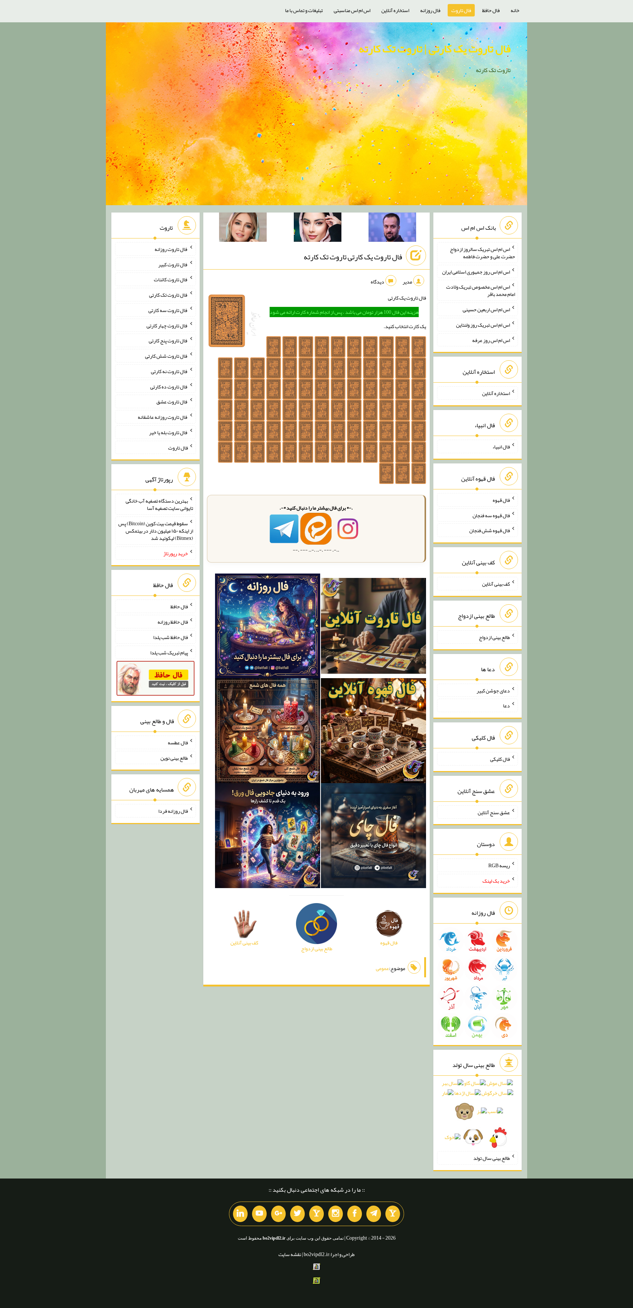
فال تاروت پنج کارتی (168, 340)
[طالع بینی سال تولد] (477, 1112)
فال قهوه (501, 500)
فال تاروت (461, 10)
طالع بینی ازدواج (494, 637)
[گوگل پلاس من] (278, 1214)
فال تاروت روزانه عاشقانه (163, 417)
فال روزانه (430, 10)
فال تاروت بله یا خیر (168, 432)
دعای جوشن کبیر (493, 690)
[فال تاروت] (373, 627)
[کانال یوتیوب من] (259, 1214)
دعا (506, 705)
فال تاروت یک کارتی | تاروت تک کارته (435, 49)
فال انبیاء (501, 446)
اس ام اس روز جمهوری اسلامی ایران (476, 271)
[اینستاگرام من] (335, 1214)
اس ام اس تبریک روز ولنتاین (483, 325)
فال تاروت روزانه (171, 249)
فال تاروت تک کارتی (168, 295)
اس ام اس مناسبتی (352, 10)
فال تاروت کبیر (173, 264)
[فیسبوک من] (354, 1214)
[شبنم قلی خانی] (243, 228)
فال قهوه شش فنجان (489, 530)
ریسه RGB (499, 865)
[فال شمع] (267, 732)
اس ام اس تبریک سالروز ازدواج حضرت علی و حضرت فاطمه (482, 253)
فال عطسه (178, 742)
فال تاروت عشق (172, 401)
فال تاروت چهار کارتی (167, 325)
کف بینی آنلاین (496, 584)
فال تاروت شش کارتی (166, 356)
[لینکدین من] (240, 1214)
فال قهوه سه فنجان (491, 515)
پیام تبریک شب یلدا (169, 652)
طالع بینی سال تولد (491, 1158)
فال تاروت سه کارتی (168, 310)
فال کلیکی (500, 759)
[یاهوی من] (392, 1214)
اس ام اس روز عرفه (491, 340)
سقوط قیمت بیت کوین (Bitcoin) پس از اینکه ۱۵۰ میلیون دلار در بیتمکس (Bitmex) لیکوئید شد (155, 530)
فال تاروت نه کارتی (169, 371)
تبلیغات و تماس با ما (304, 10)
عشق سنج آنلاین (494, 812)
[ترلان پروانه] (317, 228)
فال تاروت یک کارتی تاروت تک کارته (353, 256)
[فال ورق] (267, 837)
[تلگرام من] (373, 1214)
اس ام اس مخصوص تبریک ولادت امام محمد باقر (480, 290)
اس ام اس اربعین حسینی (486, 309)
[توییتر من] (297, 1214)
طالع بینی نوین (174, 757)
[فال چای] (373, 837)
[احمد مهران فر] (392, 228)
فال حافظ (491, 10)
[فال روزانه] (267, 627)
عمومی (382, 968)
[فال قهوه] (373, 732)
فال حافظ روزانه (173, 622)
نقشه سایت (289, 1254)
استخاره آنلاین (395, 10)
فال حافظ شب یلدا (170, 637)
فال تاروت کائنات (171, 279)
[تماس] (316, 1214)
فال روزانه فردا (173, 811)
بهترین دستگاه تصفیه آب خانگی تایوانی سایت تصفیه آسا (159, 504)
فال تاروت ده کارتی (169, 386)
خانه (515, 10)
